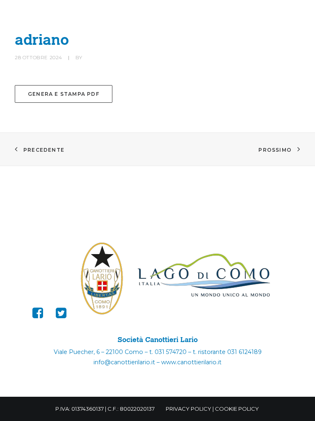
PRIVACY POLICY (188, 408)
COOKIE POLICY (237, 408)
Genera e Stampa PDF (63, 94)
